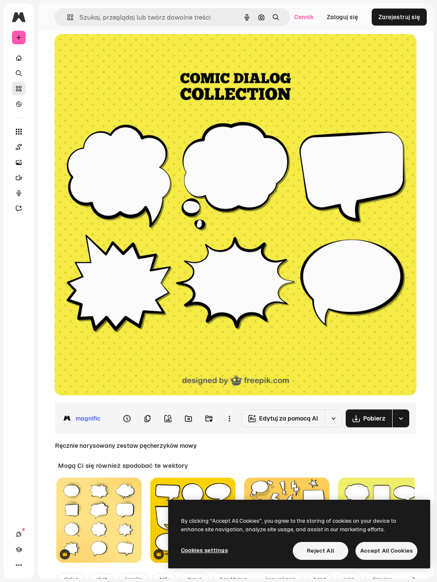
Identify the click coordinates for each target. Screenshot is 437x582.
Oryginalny (113, 50)
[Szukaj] (19, 73)
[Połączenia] (19, 534)
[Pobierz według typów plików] (400, 418)
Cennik (304, 17)
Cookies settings (204, 550)
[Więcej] (19, 565)
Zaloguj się (342, 17)
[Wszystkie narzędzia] (19, 131)
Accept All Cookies (386, 550)
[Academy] (19, 549)
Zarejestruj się (399, 17)
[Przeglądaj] (19, 104)
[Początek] (19, 58)
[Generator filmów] (19, 177)
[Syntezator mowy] (19, 193)
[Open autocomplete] (67, 17)
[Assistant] (19, 208)
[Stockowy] (19, 88)
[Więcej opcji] (229, 418)
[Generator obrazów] (19, 162)
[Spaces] (19, 147)
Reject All (320, 550)
